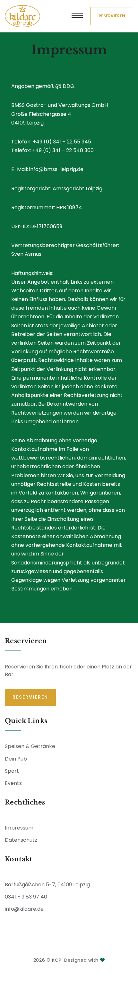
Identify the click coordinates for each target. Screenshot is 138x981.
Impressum (19, 827)
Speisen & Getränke (30, 746)
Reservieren (112, 16)
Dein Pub (16, 758)
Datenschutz (21, 840)
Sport (12, 771)
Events (13, 783)
